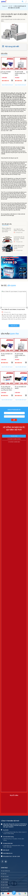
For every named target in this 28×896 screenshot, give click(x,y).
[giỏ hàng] (3, 893)
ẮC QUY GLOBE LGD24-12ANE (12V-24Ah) (20, 73)
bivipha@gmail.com (7, 853)
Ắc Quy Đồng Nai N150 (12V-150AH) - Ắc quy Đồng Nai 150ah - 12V (7, 388)
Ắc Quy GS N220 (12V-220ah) (6, 72)
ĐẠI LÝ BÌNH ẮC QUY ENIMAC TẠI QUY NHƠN (19, 229)
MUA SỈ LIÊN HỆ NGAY (7, 85)
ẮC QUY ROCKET (5, 876)
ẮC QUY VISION (4, 882)
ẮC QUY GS (3, 873)
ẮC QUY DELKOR (5, 879)
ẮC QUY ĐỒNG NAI (5, 870)
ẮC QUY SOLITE (4, 890)
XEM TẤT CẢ (14, 325)
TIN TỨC (10, 6)
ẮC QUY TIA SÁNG (5, 887)
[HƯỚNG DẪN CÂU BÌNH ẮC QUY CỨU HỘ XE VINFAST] (7, 248)
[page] (2, 861)
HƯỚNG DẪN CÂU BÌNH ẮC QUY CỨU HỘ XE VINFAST (19, 247)
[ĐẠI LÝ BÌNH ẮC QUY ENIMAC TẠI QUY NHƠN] (7, 231)
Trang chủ (4, 6)
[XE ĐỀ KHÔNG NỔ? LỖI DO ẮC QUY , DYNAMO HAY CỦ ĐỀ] (7, 239)
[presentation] (1, 71)
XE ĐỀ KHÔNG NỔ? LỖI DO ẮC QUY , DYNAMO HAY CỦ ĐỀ (19, 238)
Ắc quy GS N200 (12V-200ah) (20, 387)
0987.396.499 (6, 850)
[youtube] (5, 861)
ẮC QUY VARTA (4, 884)
